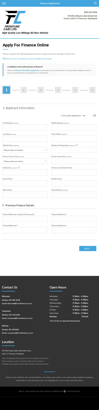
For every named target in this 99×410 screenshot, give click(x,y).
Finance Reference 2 (58, 214)
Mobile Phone (56, 179)
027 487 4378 (14, 300)
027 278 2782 (14, 315)
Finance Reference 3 (10, 225)
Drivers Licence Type (13, 156)
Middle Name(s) (60, 123)
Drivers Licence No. (61, 156)
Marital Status (11, 145)
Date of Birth (59, 134)
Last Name (9, 134)
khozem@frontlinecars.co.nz (19, 303)
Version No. (10, 168)
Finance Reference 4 (58, 225)
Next (87, 248)
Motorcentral (73, 391)
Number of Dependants (63, 145)
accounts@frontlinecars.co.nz (20, 333)
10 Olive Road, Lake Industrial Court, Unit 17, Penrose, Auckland (80, 17)
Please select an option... (14, 150)
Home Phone (7, 179)
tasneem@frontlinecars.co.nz (20, 318)
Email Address (59, 190)
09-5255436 (14, 329)
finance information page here (27, 70)
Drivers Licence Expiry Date (61, 168)
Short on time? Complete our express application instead (28, 59)
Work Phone (7, 190)
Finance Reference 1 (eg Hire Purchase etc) (18, 214)
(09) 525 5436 (90, 12)
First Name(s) (10, 123)
